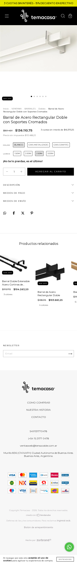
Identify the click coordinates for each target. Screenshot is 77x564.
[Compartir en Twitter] (23, 213)
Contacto (38, 417)
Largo (6, 154)
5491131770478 (38, 431)
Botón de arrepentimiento (38, 527)
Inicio (6, 108)
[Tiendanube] (38, 516)
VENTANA (16, 108)
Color (6, 145)
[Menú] (7, 16)
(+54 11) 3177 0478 (38, 438)
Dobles (41, 108)
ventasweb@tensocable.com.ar (38, 445)
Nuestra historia (38, 409)
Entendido (65, 559)
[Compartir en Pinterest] (31, 213)
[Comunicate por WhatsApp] (69, 547)
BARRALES (30, 108)
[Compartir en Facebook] (14, 213)
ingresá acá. (64, 520)
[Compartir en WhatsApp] (4, 213)
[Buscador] (63, 16)
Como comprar (38, 402)
